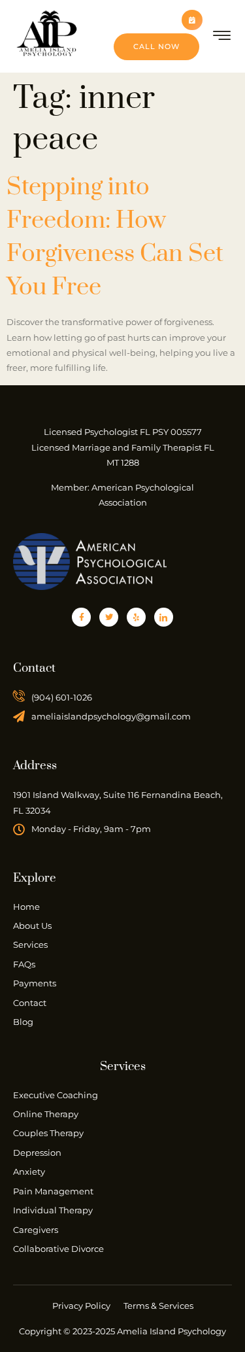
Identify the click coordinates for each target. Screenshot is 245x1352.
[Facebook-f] (81, 617)
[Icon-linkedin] (163, 617)
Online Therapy (45, 1114)
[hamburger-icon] (222, 37)
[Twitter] (108, 617)
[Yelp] (136, 617)
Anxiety (29, 1171)
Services (30, 944)
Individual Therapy (53, 1210)
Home (26, 906)
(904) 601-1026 (61, 697)
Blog (23, 1021)
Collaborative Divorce (58, 1248)
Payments (34, 983)
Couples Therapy (48, 1133)
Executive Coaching (55, 1095)
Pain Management (53, 1191)
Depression (37, 1152)
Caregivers (35, 1229)
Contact (29, 1002)
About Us (32, 925)
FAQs (24, 964)
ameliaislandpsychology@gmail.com (111, 716)
